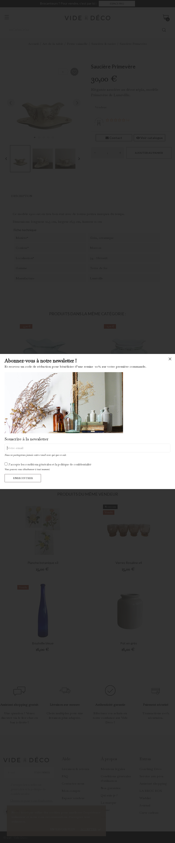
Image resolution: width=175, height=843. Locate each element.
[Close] (170, 359)
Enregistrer (23, 478)
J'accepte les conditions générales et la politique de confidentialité (49, 464)
